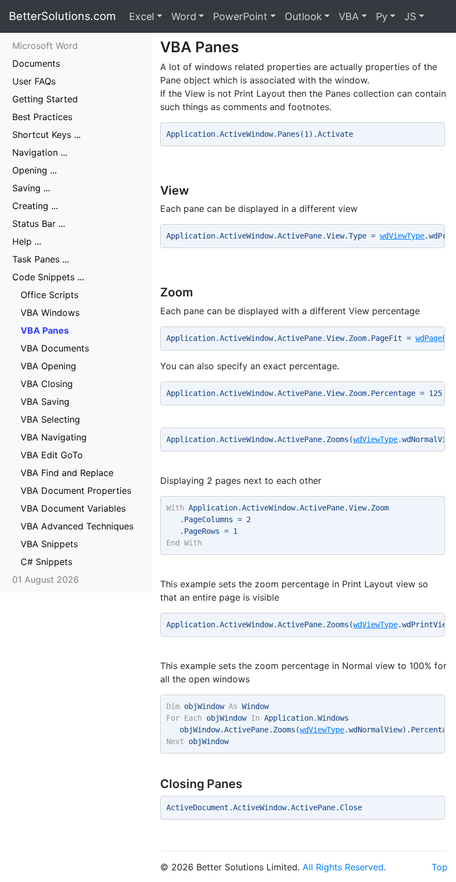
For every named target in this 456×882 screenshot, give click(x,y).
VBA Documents (55, 348)
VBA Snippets (49, 543)
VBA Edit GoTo (52, 454)
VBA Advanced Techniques (77, 526)
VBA (349, 16)
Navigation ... (39, 152)
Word (183, 16)
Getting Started (45, 99)
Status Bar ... (38, 223)
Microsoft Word (45, 45)
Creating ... (35, 205)
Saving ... (31, 188)
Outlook (303, 16)
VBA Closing (47, 383)
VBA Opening (48, 365)
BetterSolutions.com (62, 16)
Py (382, 16)
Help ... (26, 241)
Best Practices (42, 116)
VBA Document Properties (76, 490)
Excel (141, 16)
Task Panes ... (40, 259)
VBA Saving (45, 401)
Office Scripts (49, 294)
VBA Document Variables (73, 508)
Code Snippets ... (48, 277)
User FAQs (34, 81)
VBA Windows (50, 312)
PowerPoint (240, 16)
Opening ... (34, 170)
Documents (36, 63)
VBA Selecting (50, 419)
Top (440, 867)
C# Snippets (46, 561)
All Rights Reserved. (344, 867)
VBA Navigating (54, 437)
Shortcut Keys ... (46, 134)
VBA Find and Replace (67, 472)
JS (410, 16)
